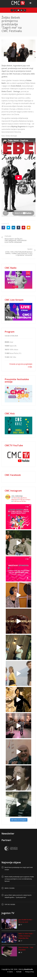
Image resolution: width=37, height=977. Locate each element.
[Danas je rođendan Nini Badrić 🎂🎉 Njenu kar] (18, 699)
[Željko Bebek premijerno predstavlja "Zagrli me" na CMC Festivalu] (18, 4)
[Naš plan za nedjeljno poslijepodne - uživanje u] (18, 673)
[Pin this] (23, 227)
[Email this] (28, 227)
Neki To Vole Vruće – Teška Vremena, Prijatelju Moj (26, 935)
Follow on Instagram (20, 820)
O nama (10, 972)
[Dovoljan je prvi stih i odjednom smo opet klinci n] (18, 516)
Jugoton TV (8, 913)
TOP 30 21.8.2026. (10, 904)
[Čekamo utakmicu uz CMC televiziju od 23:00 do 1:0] (18, 804)
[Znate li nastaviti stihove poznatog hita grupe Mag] (18, 569)
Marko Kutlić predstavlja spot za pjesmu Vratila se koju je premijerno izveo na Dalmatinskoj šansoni (19, 879)
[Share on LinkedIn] (13, 227)
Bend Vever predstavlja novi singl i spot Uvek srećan (19, 868)
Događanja (4, 223)
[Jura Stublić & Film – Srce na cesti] (9, 924)
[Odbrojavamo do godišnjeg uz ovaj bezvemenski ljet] (18, 542)
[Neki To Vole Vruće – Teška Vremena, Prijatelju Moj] (9, 937)
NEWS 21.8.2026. (10, 888)
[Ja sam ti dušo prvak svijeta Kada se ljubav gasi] (18, 725)
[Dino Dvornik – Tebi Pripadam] (9, 951)
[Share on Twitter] (8, 227)
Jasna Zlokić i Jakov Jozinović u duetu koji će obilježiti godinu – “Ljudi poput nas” (18, 896)
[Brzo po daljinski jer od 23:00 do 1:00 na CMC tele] (18, 751)
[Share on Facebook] (3, 227)
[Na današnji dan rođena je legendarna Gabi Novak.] (18, 595)
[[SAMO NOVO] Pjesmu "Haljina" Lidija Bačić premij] (18, 647)
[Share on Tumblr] (18, 227)
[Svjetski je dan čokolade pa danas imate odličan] (18, 621)
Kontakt (18, 972)
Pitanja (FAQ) (29, 972)
